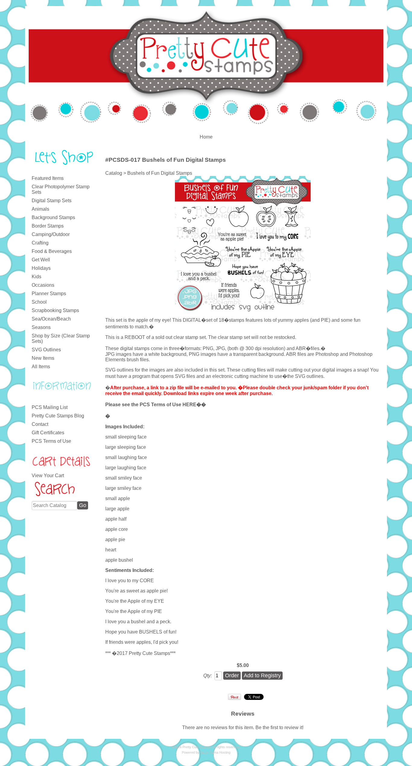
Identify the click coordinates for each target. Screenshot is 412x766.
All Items (41, 366)
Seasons (41, 327)
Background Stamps (53, 217)
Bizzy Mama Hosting (215, 752)
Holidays (41, 268)
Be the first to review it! (279, 727)
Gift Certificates (48, 432)
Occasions (43, 285)
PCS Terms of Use (51, 441)
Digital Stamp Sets (51, 200)
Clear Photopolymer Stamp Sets (61, 189)
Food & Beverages (52, 251)
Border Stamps (48, 225)
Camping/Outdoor (51, 234)
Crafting (40, 242)
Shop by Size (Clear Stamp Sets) (61, 338)
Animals (40, 209)
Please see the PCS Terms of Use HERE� (153, 404)
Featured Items (48, 178)
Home (206, 136)
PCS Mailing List (50, 407)
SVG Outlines (46, 349)
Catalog (113, 173)
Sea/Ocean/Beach (51, 318)
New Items (43, 358)
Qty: (207, 675)
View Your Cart (48, 475)
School (39, 302)
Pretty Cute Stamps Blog (58, 415)
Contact (40, 424)
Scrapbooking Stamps (55, 310)
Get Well (41, 259)
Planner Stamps (49, 293)
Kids (36, 276)
